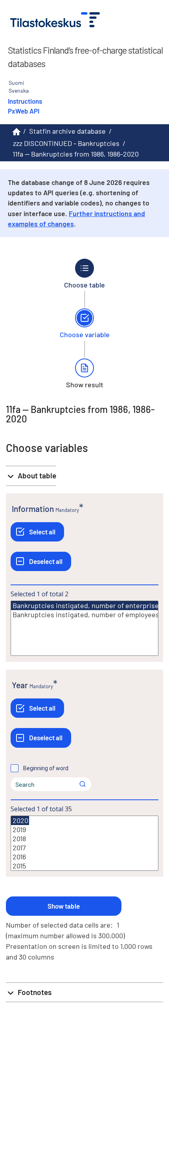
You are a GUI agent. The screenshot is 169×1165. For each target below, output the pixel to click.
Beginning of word (45, 768)
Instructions (25, 101)
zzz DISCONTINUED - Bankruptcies (66, 143)
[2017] (84, 847)
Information (33, 508)
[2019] (84, 829)
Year (20, 685)
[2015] (84, 865)
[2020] (20, 820)
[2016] (84, 856)
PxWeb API (23, 111)
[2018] (84, 838)
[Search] (82, 784)
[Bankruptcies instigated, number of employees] (84, 614)
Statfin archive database (67, 131)
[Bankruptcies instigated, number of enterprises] (87, 605)
